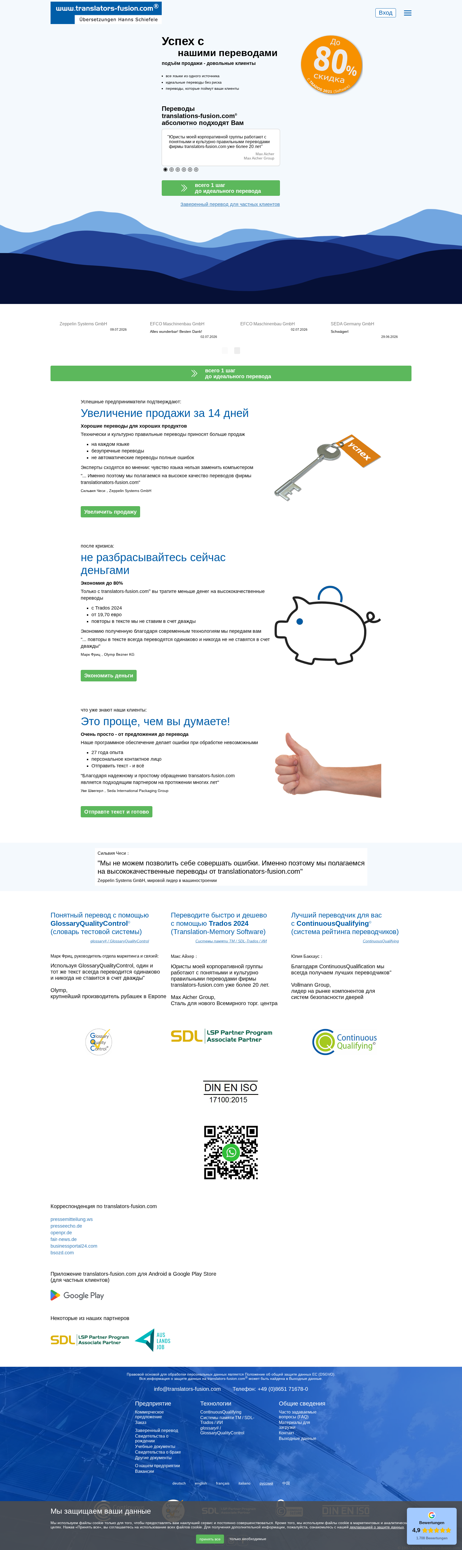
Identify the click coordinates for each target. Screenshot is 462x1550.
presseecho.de (66, 1226)
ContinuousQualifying (381, 941)
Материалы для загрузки (294, 1425)
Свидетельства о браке (158, 1452)
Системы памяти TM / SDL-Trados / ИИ (231, 941)
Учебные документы (155, 1446)
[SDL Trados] (90, 1339)
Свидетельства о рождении (151, 1438)
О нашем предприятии (157, 1465)
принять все (210, 1539)
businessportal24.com (74, 1246)
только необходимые (247, 1539)
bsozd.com (62, 1252)
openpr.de (61, 1232)
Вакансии (144, 1471)
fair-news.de (64, 1239)
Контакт (286, 1433)
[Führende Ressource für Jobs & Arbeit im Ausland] (157, 1339)
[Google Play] (77, 1295)
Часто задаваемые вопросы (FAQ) (298, 1414)
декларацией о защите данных (377, 1527)
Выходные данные (305, 1378)
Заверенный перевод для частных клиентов (230, 204)
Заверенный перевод (156, 1430)
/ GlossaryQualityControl (119, 941)
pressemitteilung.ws (72, 1219)
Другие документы (153, 1457)
